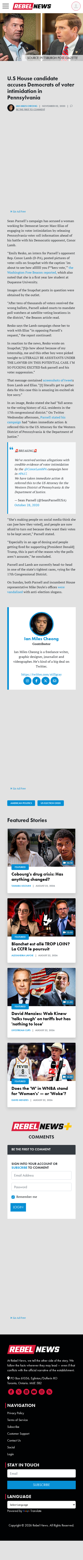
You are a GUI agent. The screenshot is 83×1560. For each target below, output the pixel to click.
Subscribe (13, 1427)
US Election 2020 (51, 803)
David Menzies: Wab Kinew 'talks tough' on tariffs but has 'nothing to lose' (41, 1019)
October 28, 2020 (27, 505)
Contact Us (14, 1440)
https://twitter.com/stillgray (41, 674)
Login (10, 1454)
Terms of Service (17, 1420)
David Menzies (19, 1100)
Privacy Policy (15, 1413)
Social (11, 1447)
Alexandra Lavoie (22, 955)
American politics (21, 803)
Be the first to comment (30, 109)
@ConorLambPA (35, 469)
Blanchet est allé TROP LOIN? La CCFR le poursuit (40, 946)
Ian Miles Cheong (26, 106)
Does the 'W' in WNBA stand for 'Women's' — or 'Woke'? (39, 1091)
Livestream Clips (20, 1030)
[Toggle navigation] (5, 6)
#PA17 (22, 474)
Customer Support (18, 1433)
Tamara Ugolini (21, 885)
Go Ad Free (19, 211)
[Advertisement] (41, 167)
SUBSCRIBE (19, 1167)
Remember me (26, 1197)
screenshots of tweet (57, 380)
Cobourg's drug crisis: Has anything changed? (37, 876)
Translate (36, 1511)
